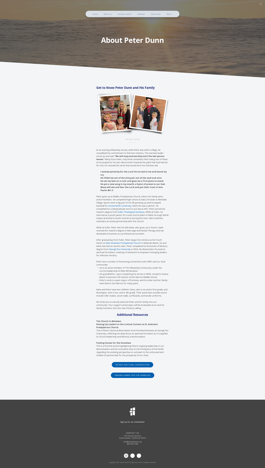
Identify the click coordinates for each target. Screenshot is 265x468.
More (169, 14)
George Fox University (119, 249)
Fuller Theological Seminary (131, 212)
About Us (108, 14)
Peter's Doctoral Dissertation (132, 364)
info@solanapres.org (132, 441)
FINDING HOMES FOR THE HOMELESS (133, 375)
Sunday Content (124, 14)
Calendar (141, 14)
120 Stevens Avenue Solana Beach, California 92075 (132, 437)
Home (95, 14)
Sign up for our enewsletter (132, 422)
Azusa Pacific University (119, 205)
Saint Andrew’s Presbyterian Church (123, 243)
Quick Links (156, 14)
